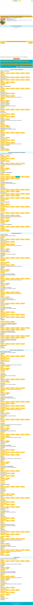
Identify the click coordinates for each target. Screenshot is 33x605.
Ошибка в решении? (16, 58)
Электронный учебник (10, 19)
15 (22, 329)
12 (12, 178)
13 (17, 178)
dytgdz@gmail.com (16, 604)
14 (17, 329)
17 (7, 567)
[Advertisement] (16, 8)
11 (7, 178)
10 (12, 82)
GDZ (16, 1)
